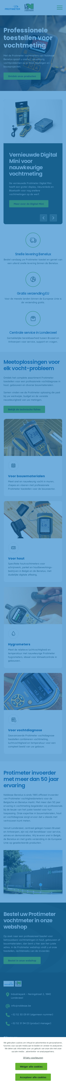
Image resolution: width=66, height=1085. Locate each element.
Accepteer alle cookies (33, 1077)
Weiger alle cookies (31, 1066)
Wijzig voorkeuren (33, 1057)
